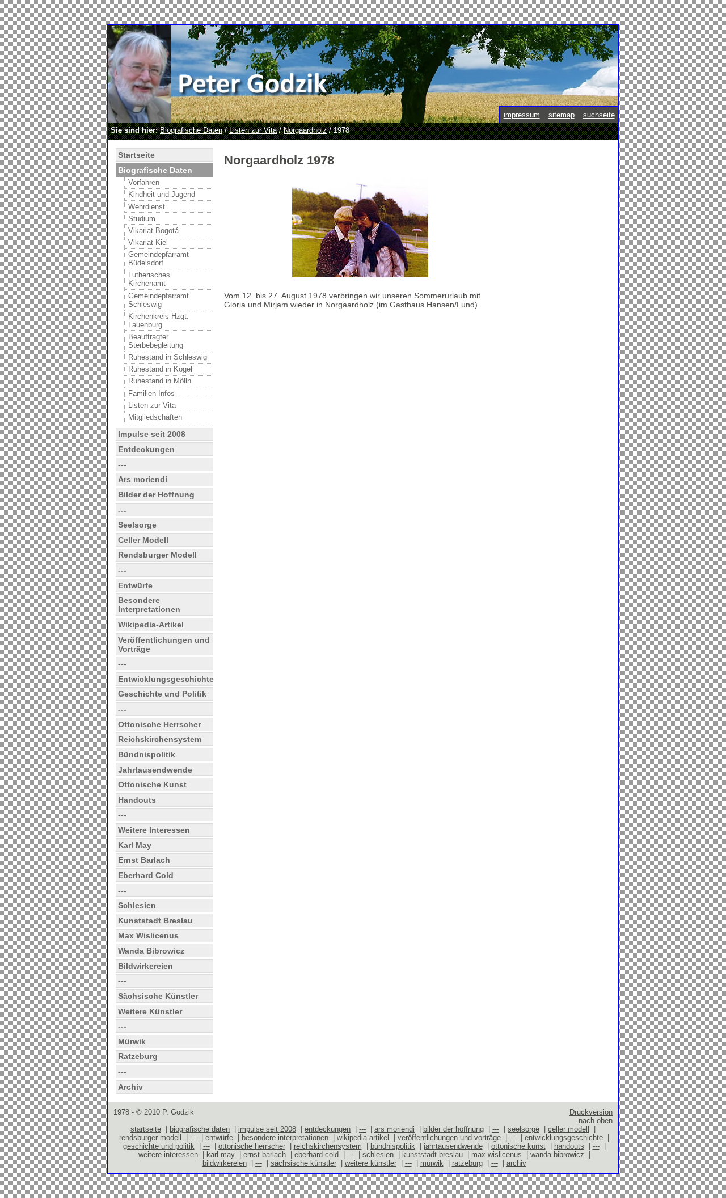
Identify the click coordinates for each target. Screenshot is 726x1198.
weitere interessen (168, 1154)
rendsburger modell (150, 1137)
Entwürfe (135, 585)
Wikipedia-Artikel (151, 624)
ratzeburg (467, 1163)
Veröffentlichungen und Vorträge (164, 644)
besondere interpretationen (285, 1137)
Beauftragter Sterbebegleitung (155, 340)
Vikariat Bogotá (153, 230)
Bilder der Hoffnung (156, 494)
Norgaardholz (305, 130)
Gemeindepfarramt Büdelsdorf (158, 258)
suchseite (599, 115)
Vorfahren (143, 182)
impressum (522, 115)
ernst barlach (264, 1154)
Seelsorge (137, 524)
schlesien (378, 1154)
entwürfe (219, 1137)
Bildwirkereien (145, 966)
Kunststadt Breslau (155, 920)
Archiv (130, 1086)
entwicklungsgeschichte (564, 1137)
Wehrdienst (146, 207)
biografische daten (200, 1129)
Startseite (136, 154)
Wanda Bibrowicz (151, 950)
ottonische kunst (518, 1146)
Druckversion (591, 1112)
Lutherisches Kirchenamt (149, 279)
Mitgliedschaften (155, 417)
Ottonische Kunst (152, 784)
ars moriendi (394, 1129)
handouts (569, 1146)
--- (122, 464)
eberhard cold (316, 1154)
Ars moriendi (142, 479)
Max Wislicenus (148, 935)
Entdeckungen (146, 449)
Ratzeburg (138, 1056)
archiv (516, 1163)
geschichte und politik (159, 1146)
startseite (145, 1129)
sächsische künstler (303, 1163)
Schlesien (137, 905)
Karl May (134, 845)
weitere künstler (370, 1163)
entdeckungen (328, 1129)
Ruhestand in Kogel (160, 369)
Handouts (137, 799)
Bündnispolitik (146, 754)
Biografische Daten (191, 130)
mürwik (432, 1163)
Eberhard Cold (146, 875)
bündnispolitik (392, 1146)
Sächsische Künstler (158, 996)
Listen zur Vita (253, 130)
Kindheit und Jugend (161, 194)
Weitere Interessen (154, 829)
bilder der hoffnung (453, 1129)
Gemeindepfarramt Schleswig (158, 300)
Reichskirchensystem (159, 739)
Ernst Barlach (144, 859)
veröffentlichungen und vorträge (449, 1137)
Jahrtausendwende (155, 769)
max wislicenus (496, 1154)
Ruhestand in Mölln (159, 381)
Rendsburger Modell (157, 554)
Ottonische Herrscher (159, 724)
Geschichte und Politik (162, 693)
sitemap (561, 115)
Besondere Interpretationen (149, 605)
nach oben (596, 1120)
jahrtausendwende (453, 1146)
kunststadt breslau (432, 1154)
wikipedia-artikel (363, 1137)
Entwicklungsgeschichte (165, 679)
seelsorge (523, 1129)
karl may (220, 1154)
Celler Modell (143, 540)
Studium (141, 218)
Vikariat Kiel (148, 242)
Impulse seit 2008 (151, 433)
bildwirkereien (224, 1163)
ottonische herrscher (251, 1146)
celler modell (568, 1129)
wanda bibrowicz (557, 1154)
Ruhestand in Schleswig (167, 357)
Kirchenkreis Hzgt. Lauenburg (158, 320)
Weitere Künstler (150, 1011)
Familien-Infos (151, 393)
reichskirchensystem (328, 1146)
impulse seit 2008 (267, 1129)
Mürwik (132, 1041)
